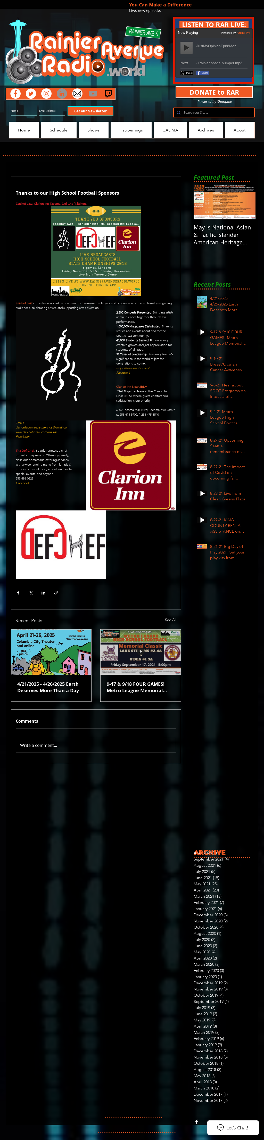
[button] (214, 25)
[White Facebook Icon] (197, 1122)
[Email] (77, 93)
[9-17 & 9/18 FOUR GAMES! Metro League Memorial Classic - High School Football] (141, 652)
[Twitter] (31, 93)
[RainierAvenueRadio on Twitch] (108, 93)
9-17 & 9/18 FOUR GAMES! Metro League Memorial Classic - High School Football (140, 687)
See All (170, 619)
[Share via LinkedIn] (43, 592)
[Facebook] (15, 93)
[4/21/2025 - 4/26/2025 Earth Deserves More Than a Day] (51, 652)
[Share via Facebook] (18, 592)
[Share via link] (56, 592)
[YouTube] (93, 93)
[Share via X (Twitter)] (30, 592)
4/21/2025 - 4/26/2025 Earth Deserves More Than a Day (48, 687)
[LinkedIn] (62, 93)
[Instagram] (46, 93)
